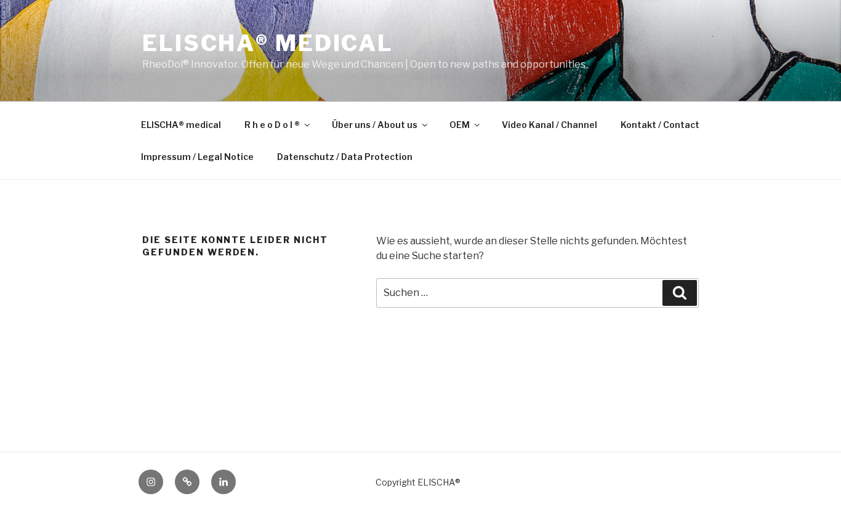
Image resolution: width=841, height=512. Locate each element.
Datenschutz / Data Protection (344, 156)
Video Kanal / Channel (549, 124)
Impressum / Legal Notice (197, 156)
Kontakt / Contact (660, 124)
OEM (459, 124)
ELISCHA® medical (267, 43)
